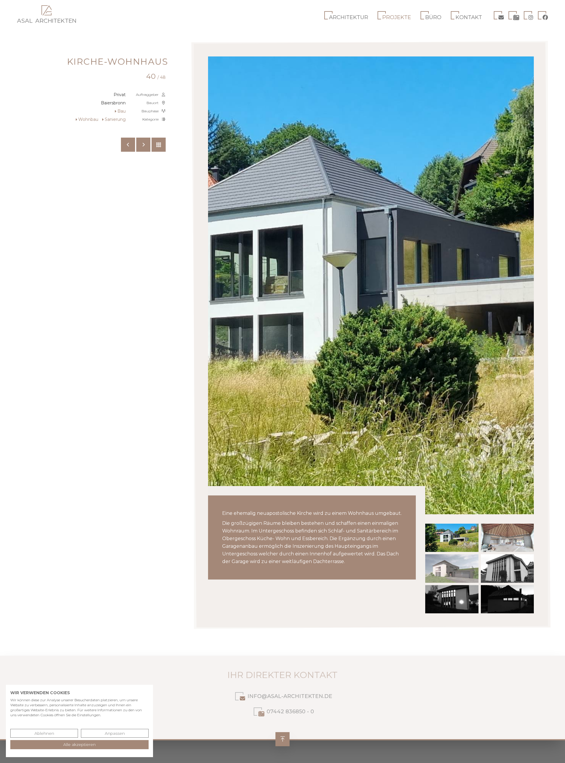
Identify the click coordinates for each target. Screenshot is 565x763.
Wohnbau (88, 119)
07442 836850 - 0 (290, 711)
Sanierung (115, 119)
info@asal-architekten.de (289, 696)
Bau (121, 111)
